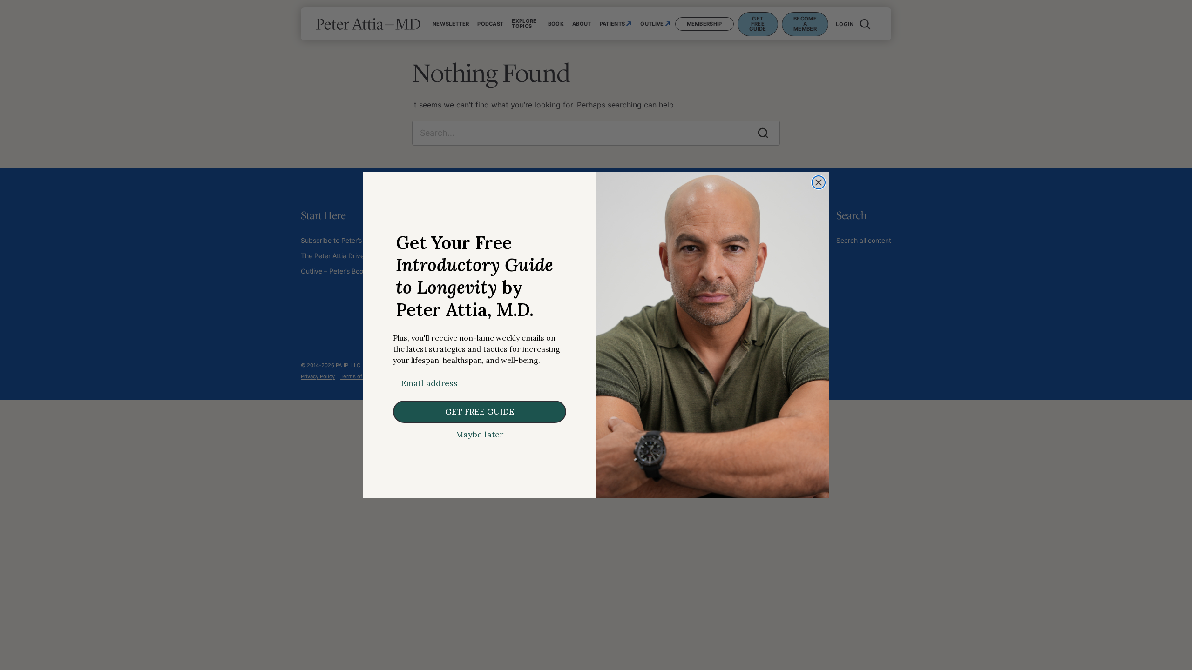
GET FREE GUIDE (479, 411)
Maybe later (479, 434)
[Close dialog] (818, 182)
